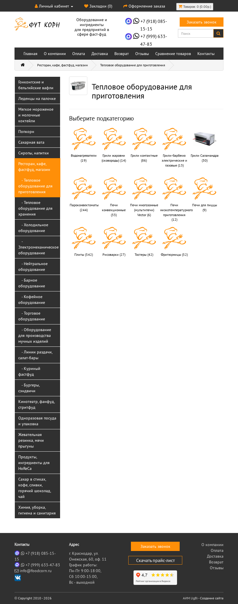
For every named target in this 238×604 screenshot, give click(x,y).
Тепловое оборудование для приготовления (132, 65)
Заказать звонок (202, 22)
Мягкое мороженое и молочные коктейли (35, 115)
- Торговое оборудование (31, 316)
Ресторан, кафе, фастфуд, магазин (62, 65)
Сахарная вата (31, 142)
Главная (30, 53)
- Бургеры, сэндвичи (29, 387)
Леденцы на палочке (37, 98)
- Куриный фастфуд (29, 371)
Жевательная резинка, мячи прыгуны (31, 440)
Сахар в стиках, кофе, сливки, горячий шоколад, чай (34, 488)
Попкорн (26, 131)
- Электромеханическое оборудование (38, 247)
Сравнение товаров (173, 53)
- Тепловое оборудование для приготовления (35, 186)
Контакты (205, 53)
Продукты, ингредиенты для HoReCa (34, 462)
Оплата (78, 53)
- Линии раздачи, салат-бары (35, 354)
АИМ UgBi (190, 598)
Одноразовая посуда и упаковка (37, 420)
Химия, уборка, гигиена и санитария (37, 510)
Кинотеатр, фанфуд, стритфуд (36, 404)
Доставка (99, 53)
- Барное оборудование (31, 283)
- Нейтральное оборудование (33, 266)
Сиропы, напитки (33, 153)
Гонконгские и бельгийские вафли (35, 84)
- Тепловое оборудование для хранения (35, 208)
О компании (55, 53)
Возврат (121, 53)
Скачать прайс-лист (155, 560)
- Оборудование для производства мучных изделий (34, 335)
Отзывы (142, 53)
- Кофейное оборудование (31, 299)
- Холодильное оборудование (33, 227)
